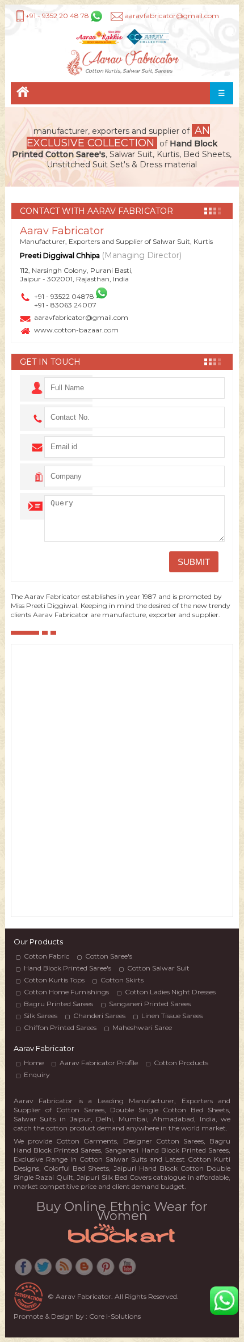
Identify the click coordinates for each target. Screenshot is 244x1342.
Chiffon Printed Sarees (60, 1027)
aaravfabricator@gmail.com (81, 317)
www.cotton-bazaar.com (76, 330)
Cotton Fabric (46, 956)
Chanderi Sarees (99, 1015)
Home (22, 93)
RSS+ (64, 1269)
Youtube (126, 1269)
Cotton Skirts (122, 980)
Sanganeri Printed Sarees (150, 1003)
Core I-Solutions (115, 1316)
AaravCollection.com (147, 37)
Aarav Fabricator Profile (99, 1062)
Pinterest (105, 1269)
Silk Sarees (40, 1015)
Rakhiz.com (99, 37)
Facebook (23, 1269)
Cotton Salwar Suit (158, 968)
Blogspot (84, 1269)
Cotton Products (181, 1062)
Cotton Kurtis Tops (54, 980)
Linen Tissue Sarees (172, 1015)
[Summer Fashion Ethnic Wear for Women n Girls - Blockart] (121, 1244)
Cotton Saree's (108, 956)
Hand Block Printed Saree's (67, 968)
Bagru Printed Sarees (58, 1003)
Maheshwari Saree (142, 1027)
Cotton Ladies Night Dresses (170, 991)
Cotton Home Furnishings (66, 991)
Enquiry (37, 1074)
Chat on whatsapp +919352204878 (224, 1300)
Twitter (43, 1269)
